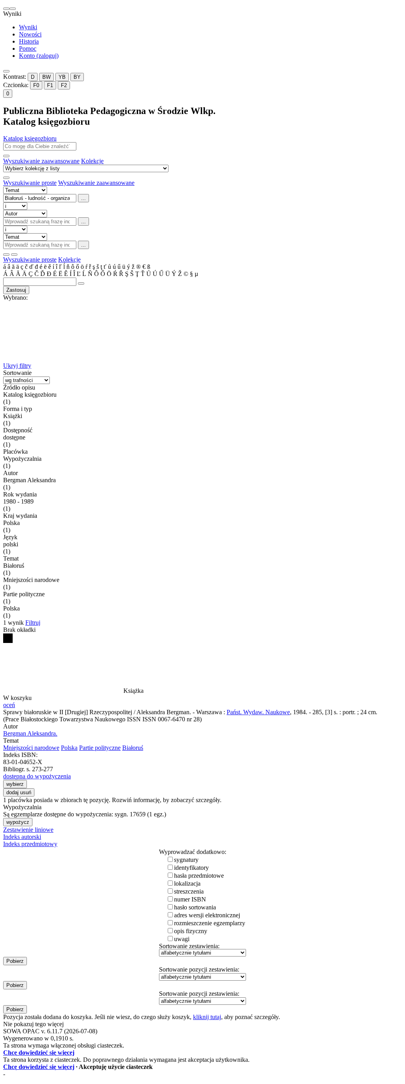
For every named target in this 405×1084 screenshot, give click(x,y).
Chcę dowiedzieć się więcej (38, 1052)
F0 (36, 85)
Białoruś (132, 747)
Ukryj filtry (17, 365)
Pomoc (27, 48)
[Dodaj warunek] (6, 254)
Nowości (30, 34)
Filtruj (32, 622)
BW (46, 77)
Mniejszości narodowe (31, 747)
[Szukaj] (6, 156)
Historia (29, 41)
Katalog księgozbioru (30, 138)
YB (62, 77)
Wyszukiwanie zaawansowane (41, 161)
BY (77, 77)
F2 (64, 85)
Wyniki (28, 27)
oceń (9, 705)
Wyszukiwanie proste (30, 182)
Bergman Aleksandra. (30, 733)
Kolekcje (92, 161)
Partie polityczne (100, 747)
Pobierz (15, 961)
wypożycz (17, 822)
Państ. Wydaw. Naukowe (258, 712)
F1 (50, 85)
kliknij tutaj (207, 1017)
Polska (69, 747)
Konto (39, 55)
